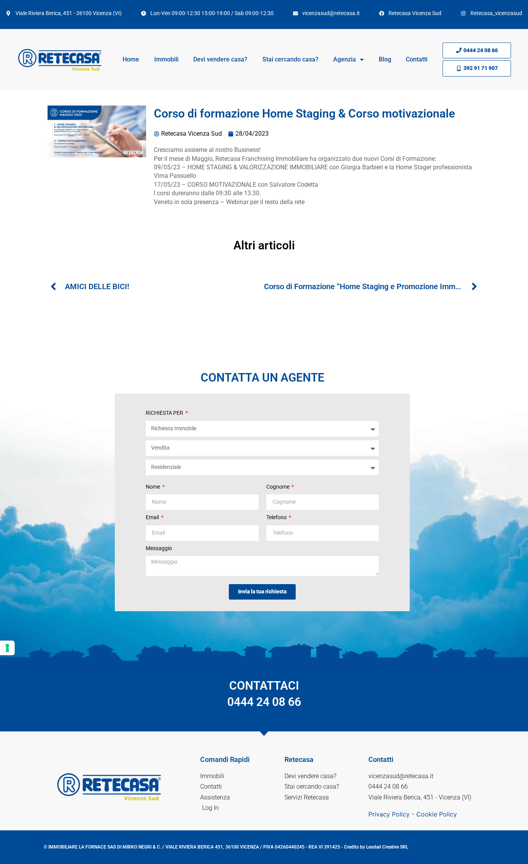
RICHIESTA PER (165, 413)
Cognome (278, 487)
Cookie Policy (436, 814)
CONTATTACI (264, 694)
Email (153, 517)
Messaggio (159, 548)
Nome (153, 487)
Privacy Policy (389, 814)
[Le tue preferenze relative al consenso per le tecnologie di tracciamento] (7, 648)
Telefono (277, 517)
